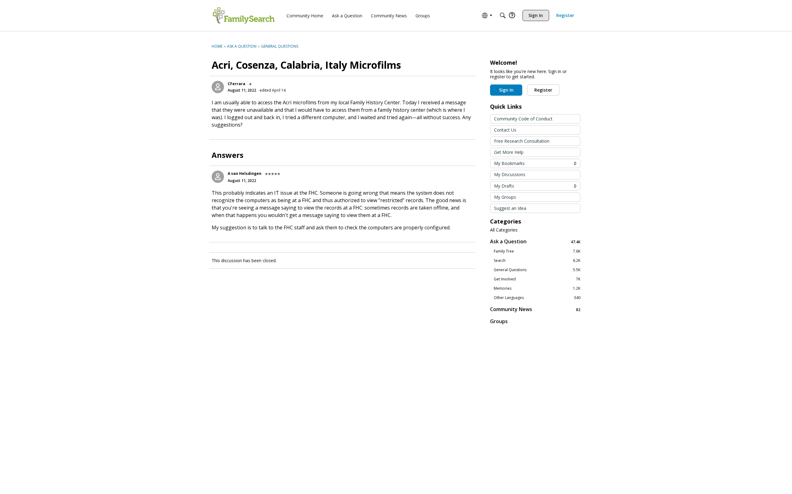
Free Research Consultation (521, 141)
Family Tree (537, 251)
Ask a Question (535, 241)
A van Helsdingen (244, 173)
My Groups (505, 197)
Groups (499, 321)
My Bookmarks (535, 163)
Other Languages (537, 298)
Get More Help (508, 152)
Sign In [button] (506, 90)
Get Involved (537, 279)
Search (537, 260)
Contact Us (505, 130)
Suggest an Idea (510, 208)
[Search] (502, 15)
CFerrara (236, 83)
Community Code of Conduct (523, 119)
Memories (537, 288)
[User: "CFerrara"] (218, 87)
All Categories (504, 230)
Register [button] (543, 90)
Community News (535, 309)
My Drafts (535, 186)
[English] (244, 15)
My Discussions (509, 174)
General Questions (537, 270)
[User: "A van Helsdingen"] (218, 177)
